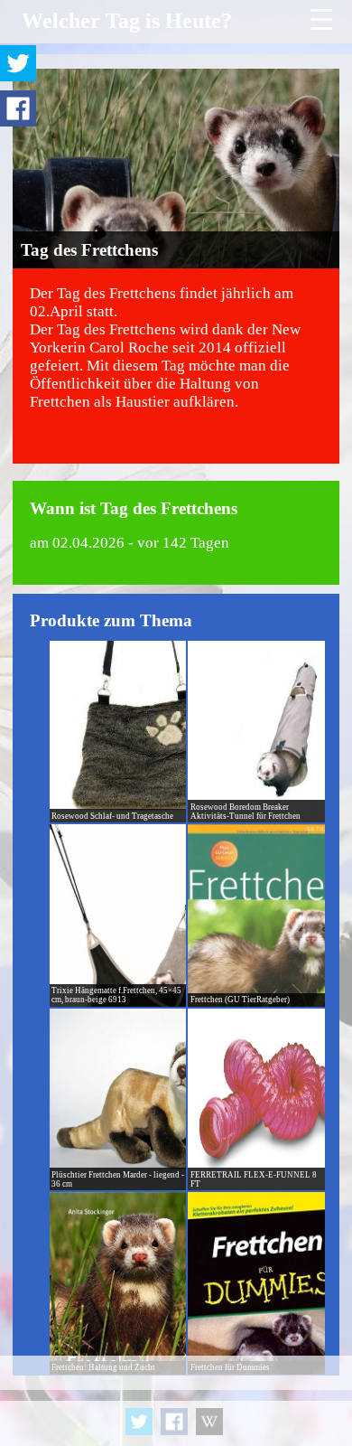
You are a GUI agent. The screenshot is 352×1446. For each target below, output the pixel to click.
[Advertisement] (176, 1401)
